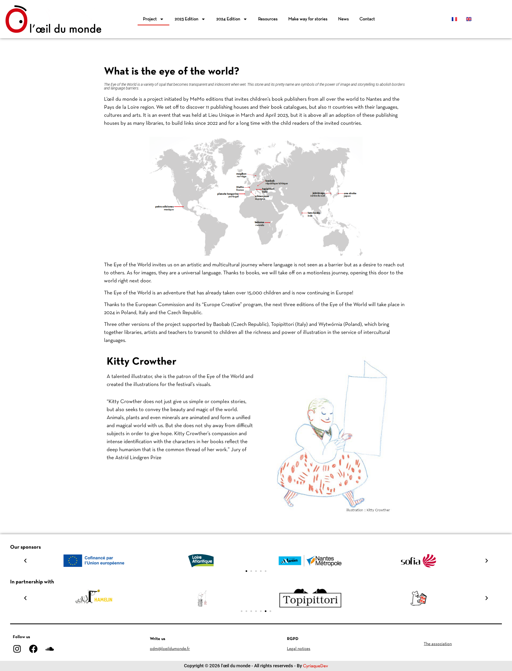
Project (150, 19)
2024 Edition (228, 19)
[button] (25, 560)
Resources (268, 19)
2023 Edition (186, 19)
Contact (367, 19)
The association (438, 644)
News (343, 19)
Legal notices (298, 649)
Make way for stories (307, 19)
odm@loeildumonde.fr (170, 649)
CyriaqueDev (315, 666)
